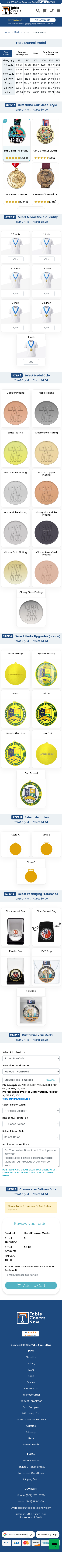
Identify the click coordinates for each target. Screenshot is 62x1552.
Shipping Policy (31, 1479)
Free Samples (31, 1407)
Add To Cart (33, 1285)
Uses (31, 1438)
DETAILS (51, 2)
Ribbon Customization (15, 1117)
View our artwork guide (16, 1098)
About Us (31, 1357)
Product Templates (31, 1401)
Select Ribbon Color (13, 1131)
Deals (31, 1376)
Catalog (31, 1425)
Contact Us (31, 1388)
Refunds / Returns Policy (31, 1466)
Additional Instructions (15, 1144)
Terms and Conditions (31, 1473)
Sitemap (31, 1432)
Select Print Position (13, 1052)
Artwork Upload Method (16, 1065)
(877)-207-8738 (35, 1495)
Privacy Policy (31, 1460)
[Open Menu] (58, 10)
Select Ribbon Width (14, 1104)
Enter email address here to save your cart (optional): (29, 1268)
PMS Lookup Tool (31, 1413)
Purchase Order (31, 1394)
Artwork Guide (31, 1444)
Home (6, 32)
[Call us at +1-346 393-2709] (52, 11)
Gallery (31, 1363)
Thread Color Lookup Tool (31, 1419)
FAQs (31, 1369)
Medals (18, 32)
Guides (31, 1382)
